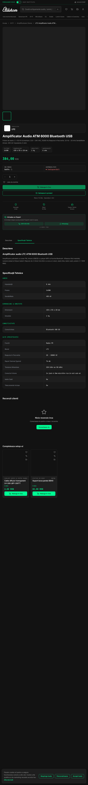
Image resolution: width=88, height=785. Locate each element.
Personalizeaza (62, 776)
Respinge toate (46, 776)
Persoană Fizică (9, 2)
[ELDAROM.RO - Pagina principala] (10, 9)
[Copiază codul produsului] (11, 169)
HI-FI (31, 16)
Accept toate (77, 776)
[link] (16, 474)
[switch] (18, 2)
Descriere (8, 240)
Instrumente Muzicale (9, 16)
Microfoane (38, 16)
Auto (83, 16)
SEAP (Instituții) (29, 2)
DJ (46, 16)
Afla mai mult (8, 780)
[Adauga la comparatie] (26, 455)
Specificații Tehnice (25, 240)
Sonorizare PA (23, 16)
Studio (51, 16)
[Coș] (72, 9)
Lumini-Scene (60, 16)
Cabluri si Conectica (73, 16)
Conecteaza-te (44, 427)
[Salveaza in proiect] (26, 459)
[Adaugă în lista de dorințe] (4, 182)
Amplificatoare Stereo (24, 23)
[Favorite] (66, 9)
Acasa (5, 23)
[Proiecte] (77, 9)
